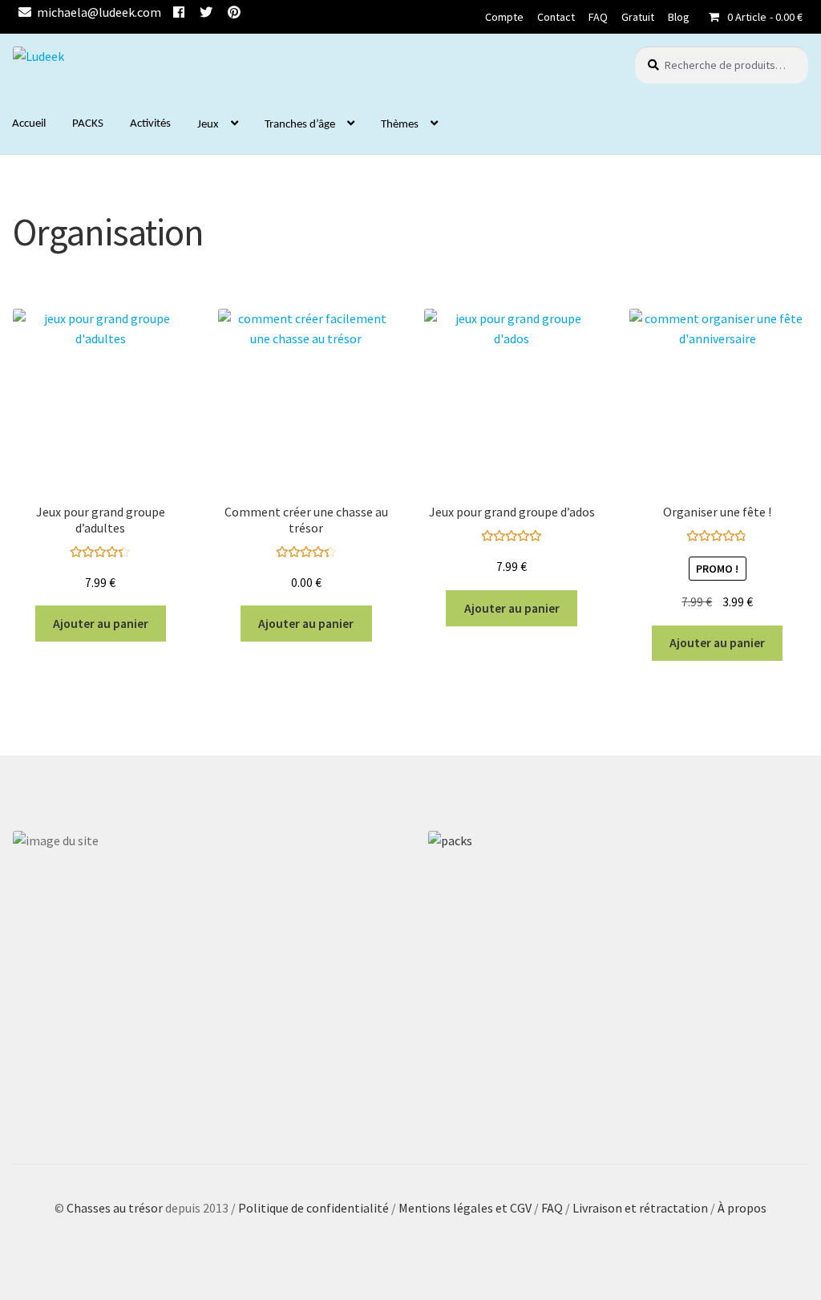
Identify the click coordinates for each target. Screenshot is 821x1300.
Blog (679, 17)
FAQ (598, 17)
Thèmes (400, 125)
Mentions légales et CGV (466, 1208)
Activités (150, 124)
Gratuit (637, 17)
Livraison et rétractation (640, 1208)
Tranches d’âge (300, 125)
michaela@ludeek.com (99, 12)
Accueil (29, 124)
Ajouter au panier (100, 623)
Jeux (208, 125)
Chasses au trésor (116, 1208)
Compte (504, 17)
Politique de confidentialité (313, 1208)
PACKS (87, 124)
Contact (556, 17)
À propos (742, 1208)
